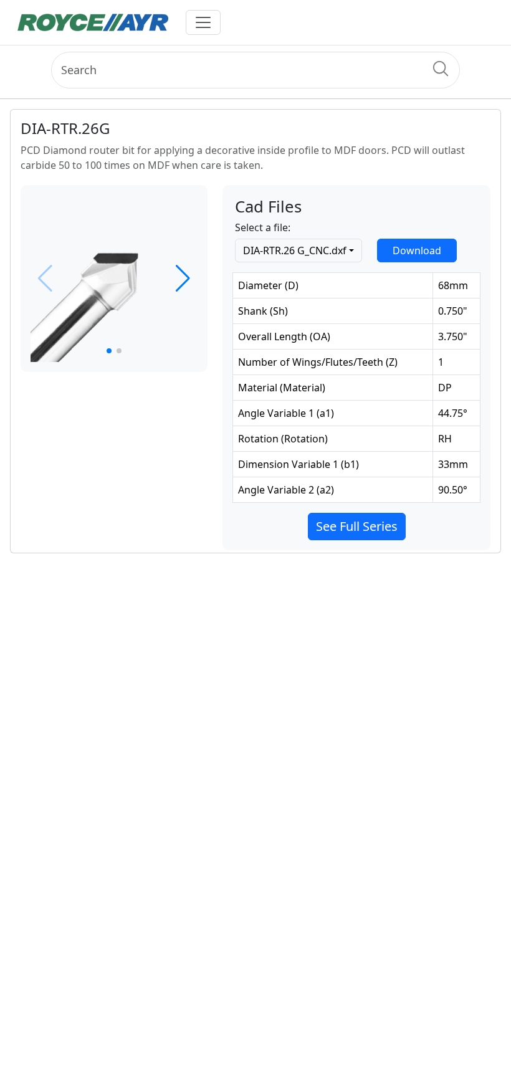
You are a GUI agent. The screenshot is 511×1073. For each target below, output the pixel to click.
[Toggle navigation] (203, 22)
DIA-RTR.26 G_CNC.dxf (294, 250)
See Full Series (357, 526)
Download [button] (417, 250)
